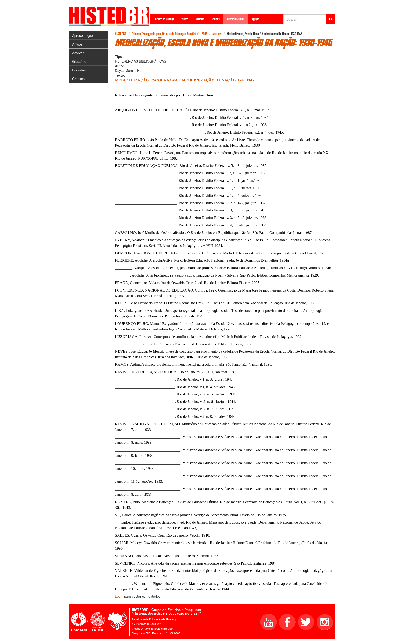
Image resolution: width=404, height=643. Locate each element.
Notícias (200, 19)
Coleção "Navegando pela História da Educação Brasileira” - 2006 (169, 33)
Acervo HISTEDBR (235, 19)
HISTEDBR (120, 33)
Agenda (255, 19)
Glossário (79, 61)
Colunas (216, 19)
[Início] (110, 16)
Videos (184, 19)
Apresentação (82, 35)
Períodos (79, 70)
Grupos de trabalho (164, 19)
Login (119, 596)
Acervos (78, 52)
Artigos (77, 44)
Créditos (78, 78)
